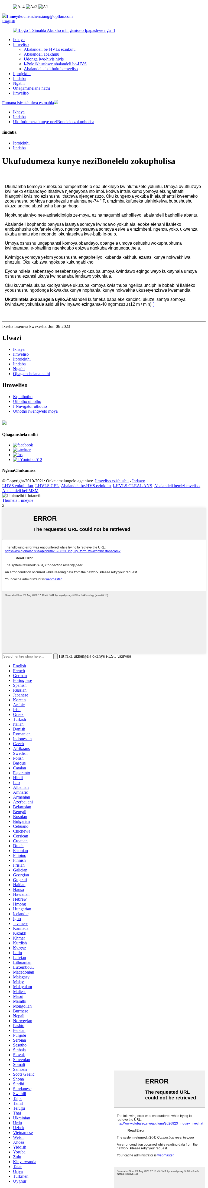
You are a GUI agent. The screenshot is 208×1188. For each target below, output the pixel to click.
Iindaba (19, 78)
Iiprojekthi (22, 73)
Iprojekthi (21, 143)
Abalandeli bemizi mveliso (177, 485)
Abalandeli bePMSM (20, 490)
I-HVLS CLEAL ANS (132, 485)
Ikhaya (19, 39)
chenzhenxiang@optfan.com (39, 16)
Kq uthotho (22, 396)
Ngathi (19, 83)
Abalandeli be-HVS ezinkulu (86, 485)
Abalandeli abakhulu (41, 54)
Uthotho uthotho (27, 401)
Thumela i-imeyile (17, 500)
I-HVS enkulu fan (17, 485)
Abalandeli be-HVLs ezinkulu (50, 49)
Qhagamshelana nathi (31, 88)
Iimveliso (21, 44)
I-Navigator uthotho (30, 406)
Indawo (138, 481)
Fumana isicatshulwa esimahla (28, 102)
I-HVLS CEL (47, 485)
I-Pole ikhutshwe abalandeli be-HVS (55, 64)
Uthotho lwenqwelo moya (35, 411)
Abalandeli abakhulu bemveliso (51, 68)
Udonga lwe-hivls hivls (44, 59)
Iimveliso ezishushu (112, 481)
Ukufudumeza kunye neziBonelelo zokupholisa (53, 121)
